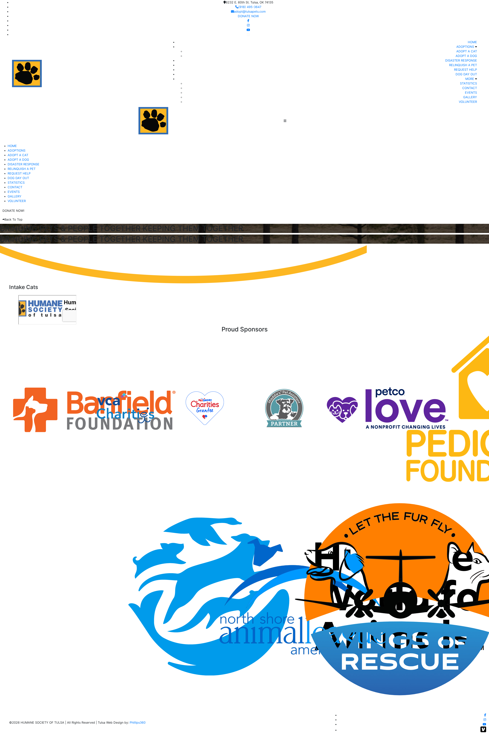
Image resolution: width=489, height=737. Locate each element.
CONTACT (469, 88)
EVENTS (471, 92)
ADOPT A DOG (466, 56)
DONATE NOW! (13, 211)
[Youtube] (248, 30)
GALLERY (470, 97)
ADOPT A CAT (466, 51)
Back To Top (13, 219)
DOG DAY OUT (466, 74)
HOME (472, 42)
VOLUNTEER (468, 102)
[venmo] (248, 34)
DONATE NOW (248, 16)
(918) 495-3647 (249, 7)
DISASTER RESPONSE (461, 60)
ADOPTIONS (465, 47)
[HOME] (174, 120)
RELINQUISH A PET (463, 65)
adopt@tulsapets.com (250, 11)
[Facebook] (248, 21)
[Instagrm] (248, 25)
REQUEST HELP (465, 69)
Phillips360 (138, 722)
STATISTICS (468, 83)
